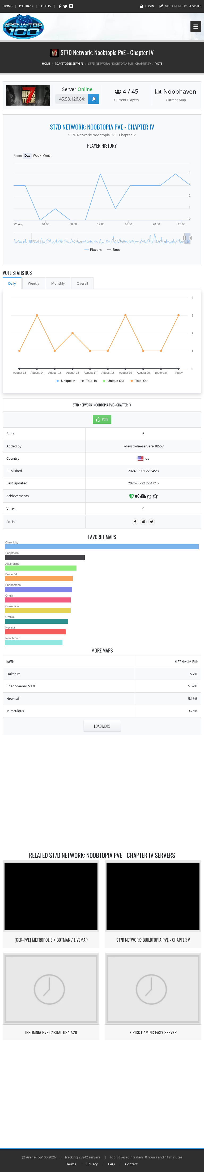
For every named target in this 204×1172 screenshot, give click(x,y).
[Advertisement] (102, 749)
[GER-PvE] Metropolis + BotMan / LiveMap (51, 939)
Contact (131, 1164)
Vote (158, 63)
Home (46, 63)
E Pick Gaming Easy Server (153, 1032)
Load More (102, 726)
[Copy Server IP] (93, 99)
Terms (71, 1164)
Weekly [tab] (33, 283)
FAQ (111, 1164)
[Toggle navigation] (195, 26)
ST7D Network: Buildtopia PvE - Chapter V (153, 939)
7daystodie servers (69, 63)
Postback (26, 6)
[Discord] (71, 6)
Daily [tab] (12, 283)
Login (149, 6)
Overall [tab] (82, 283)
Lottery (45, 6)
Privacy (92, 1164)
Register (195, 6)
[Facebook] (60, 6)
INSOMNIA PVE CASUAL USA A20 (51, 1032)
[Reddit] (143, 521)
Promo (7, 6)
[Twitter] (65, 6)
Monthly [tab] (58, 283)
